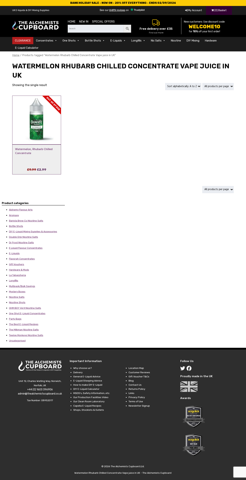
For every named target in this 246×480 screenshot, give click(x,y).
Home (71, 21)
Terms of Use (136, 401)
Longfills (136, 40)
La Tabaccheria (17, 275)
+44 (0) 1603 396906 (40, 389)
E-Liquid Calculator (26, 47)
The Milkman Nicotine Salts (24, 329)
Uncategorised (17, 340)
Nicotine (176, 40)
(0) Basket (220, 10)
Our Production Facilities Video (90, 397)
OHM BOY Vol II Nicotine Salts (25, 307)
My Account (195, 10)
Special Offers (103, 21)
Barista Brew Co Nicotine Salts (26, 220)
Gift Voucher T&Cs (139, 376)
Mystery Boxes (17, 291)
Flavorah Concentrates (22, 258)
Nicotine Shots (17, 302)
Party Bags (15, 318)
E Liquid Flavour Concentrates (26, 247)
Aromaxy (14, 215)
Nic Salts (156, 40)
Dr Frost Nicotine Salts (21, 242)
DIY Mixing (192, 40)
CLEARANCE (23, 40)
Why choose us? (82, 368)
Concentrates (44, 40)
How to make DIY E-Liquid (87, 384)
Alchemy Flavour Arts (21, 209)
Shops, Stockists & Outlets (88, 409)
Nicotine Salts (16, 296)
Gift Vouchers (16, 264)
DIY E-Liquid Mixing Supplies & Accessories (33, 231)
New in (83, 21)
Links (131, 393)
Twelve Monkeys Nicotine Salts (26, 335)
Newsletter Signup (139, 405)
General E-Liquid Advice (86, 376)
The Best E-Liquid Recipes (23, 324)
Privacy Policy (137, 397)
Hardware (211, 40)
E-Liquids (116, 40)
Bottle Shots (93, 40)
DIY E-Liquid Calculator (86, 388)
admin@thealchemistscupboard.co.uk (40, 393)
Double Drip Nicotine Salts (23, 236)
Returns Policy (137, 388)
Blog (131, 380)
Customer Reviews (139, 372)
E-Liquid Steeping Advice (87, 380)
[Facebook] (190, 369)
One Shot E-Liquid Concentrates (27, 313)
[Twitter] (183, 369)
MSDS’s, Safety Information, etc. (91, 393)
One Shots (69, 40)
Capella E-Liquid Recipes (87, 405)
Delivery (78, 372)
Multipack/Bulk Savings (22, 286)
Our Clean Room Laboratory (89, 401)
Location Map (136, 368)
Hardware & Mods (19, 269)
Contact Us (135, 384)
